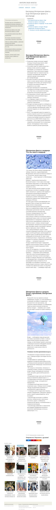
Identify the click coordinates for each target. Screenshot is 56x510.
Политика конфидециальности (24, 505)
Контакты (20, 504)
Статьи (33, 7)
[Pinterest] (33, 440)
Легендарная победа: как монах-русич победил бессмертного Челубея (13, 50)
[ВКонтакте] (28, 440)
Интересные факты (27, 2)
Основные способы (40, 435)
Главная (21, 7)
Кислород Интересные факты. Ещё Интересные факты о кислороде (37, 21)
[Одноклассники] (39, 440)
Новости (27, 7)
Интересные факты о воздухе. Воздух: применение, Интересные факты (38, 27)
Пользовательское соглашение (27, 504)
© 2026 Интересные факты (8, 504)
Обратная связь (35, 504)
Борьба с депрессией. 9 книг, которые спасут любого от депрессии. (12, 56)
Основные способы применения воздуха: (40, 30)
